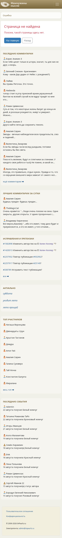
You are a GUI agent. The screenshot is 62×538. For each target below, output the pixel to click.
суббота (7, 293)
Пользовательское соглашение (19, 511)
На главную (12, 40)
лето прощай (10, 307)
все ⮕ (6, 276)
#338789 (7, 269)
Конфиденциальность (15, 516)
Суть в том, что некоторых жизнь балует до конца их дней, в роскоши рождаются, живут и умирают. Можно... (29, 112)
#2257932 (7, 256)
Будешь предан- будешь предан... (20, 201)
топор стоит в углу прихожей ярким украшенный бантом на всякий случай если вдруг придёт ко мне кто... (29, 96)
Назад (27, 40)
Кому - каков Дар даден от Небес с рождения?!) (26, 74)
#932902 (37, 256)
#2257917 (7, 263)
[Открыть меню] (57, 4)
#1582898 (7, 243)
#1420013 (7, 250)
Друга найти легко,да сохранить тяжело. (23, 124)
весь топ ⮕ (8, 389)
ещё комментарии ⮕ (13, 181)
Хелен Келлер (46, 243)
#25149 (36, 263)
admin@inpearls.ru (26, 528)
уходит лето (10, 300)
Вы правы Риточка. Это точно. (18, 84)
